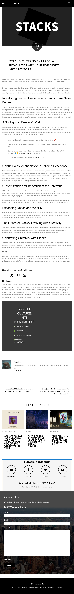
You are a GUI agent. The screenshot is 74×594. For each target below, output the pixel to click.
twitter (45, 476)
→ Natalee (17, 370)
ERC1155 (67, 79)
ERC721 (5, 81)
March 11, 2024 (40, 157)
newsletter (16, 79)
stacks (43, 81)
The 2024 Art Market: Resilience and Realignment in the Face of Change (18, 390)
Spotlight (12, 431)
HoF (51, 431)
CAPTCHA (7, 559)
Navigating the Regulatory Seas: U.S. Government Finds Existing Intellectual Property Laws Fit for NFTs (54, 391)
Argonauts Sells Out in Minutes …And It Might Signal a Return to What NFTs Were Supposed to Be (13, 442)
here (50, 487)
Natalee (5, 79)
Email (6, 520)
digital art (58, 79)
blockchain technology (42, 79)
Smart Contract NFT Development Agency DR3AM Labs (31, 587)
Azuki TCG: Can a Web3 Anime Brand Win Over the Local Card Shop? (60, 440)
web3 (63, 81)
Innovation (13, 81)
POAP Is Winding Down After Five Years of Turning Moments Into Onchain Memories (37, 441)
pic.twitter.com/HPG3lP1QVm (29, 153)
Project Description (10, 528)
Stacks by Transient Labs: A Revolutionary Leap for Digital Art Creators (35, 65)
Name (6, 512)
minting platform (26, 81)
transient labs (53, 81)
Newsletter (11, 476)
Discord (28, 476)
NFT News (26, 79)
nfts (37, 81)
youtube (63, 476)
